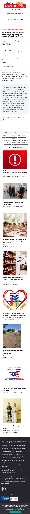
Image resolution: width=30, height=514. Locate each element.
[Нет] (28, 508)
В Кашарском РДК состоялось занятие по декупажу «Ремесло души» (13, 426)
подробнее (7, 506)
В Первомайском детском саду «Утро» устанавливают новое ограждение (13, 352)
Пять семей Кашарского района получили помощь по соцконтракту (14, 314)
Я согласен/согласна (15, 511)
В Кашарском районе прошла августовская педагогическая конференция (13, 202)
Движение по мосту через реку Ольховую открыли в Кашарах (14, 137)
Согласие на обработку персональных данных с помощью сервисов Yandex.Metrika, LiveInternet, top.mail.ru (14, 478)
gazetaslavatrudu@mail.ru (15, 13)
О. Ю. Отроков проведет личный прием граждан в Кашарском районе (15, 172)
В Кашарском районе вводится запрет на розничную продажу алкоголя (13, 279)
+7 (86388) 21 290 (15, 9)
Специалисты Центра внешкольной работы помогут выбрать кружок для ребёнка (15, 241)
